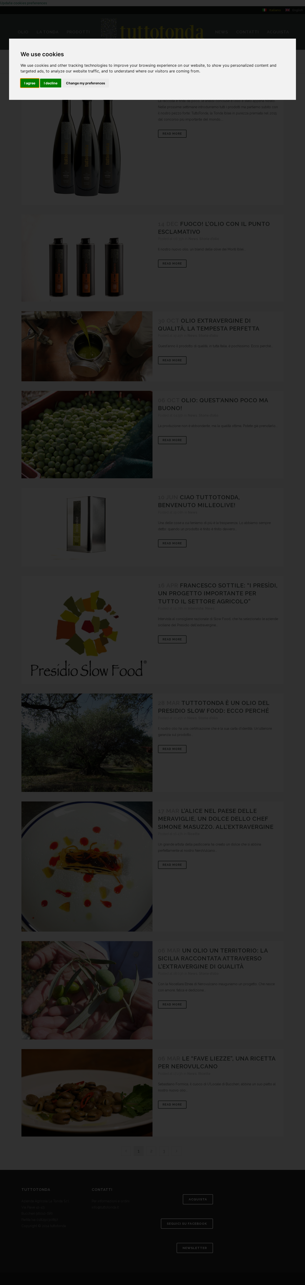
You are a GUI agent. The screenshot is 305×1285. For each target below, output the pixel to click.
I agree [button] (29, 83)
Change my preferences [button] (85, 83)
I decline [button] (50, 83)
